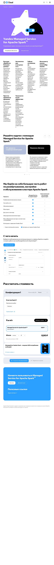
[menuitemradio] (24, 174)
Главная (5, 7)
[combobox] (42, 292)
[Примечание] (35, 292)
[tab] (18, 328)
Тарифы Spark (9, 311)
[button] (44, 2)
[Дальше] (49, 135)
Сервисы (11, 7)
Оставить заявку (9, 352)
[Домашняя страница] (8, 2)
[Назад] (45, 135)
